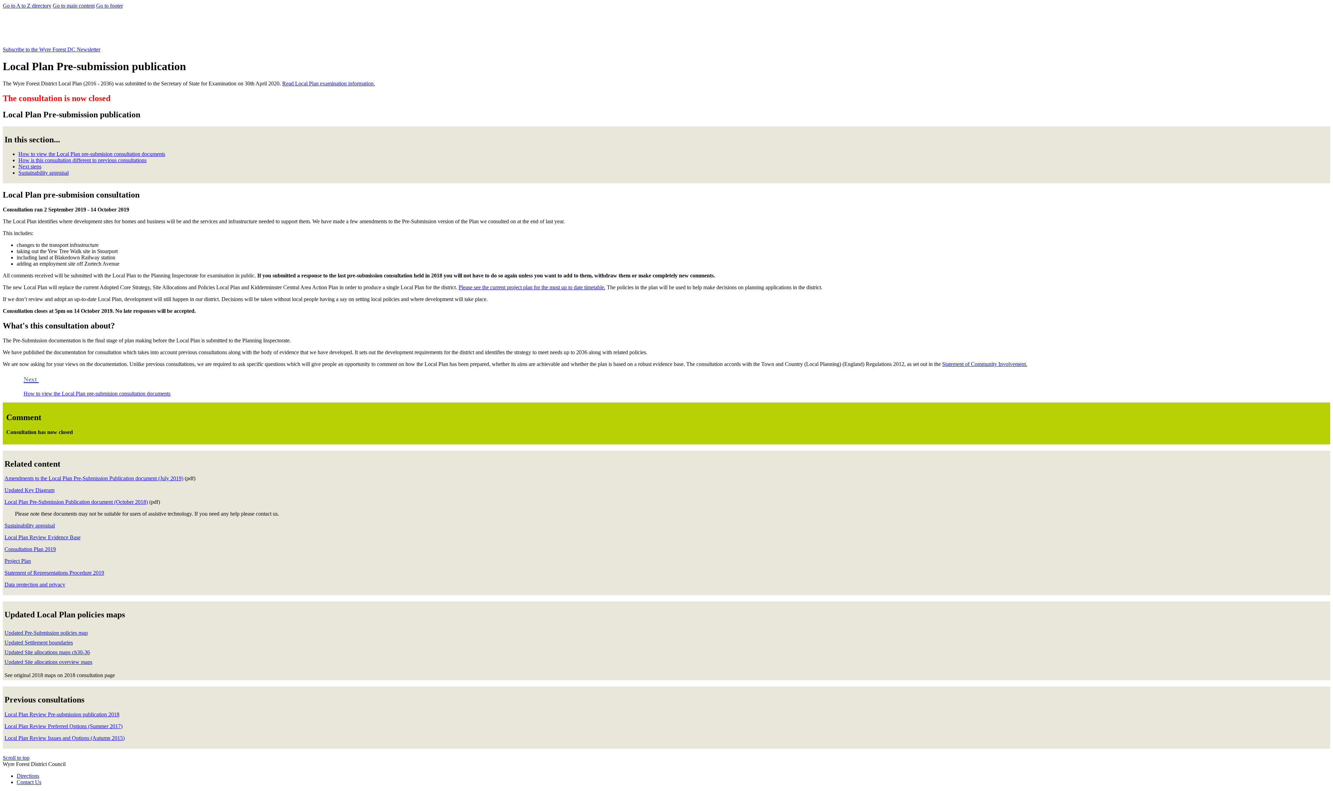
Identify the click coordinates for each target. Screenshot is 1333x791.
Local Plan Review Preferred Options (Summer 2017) (64, 726)
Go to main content (74, 6)
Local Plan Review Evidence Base (43, 537)
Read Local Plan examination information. (328, 83)
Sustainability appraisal (43, 173)
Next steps (29, 166)
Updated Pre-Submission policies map (46, 633)
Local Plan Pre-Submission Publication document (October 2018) (76, 502)
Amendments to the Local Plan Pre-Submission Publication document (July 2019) (94, 478)
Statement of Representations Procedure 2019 (54, 573)
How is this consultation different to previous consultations (82, 160)
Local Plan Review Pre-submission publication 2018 (62, 714)
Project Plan (18, 561)
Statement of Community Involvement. (984, 364)
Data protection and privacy (35, 585)
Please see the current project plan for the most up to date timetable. (532, 287)
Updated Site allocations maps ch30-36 (47, 652)
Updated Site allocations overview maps (48, 662)
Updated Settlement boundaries (39, 643)
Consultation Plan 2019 (30, 549)
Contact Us (29, 782)
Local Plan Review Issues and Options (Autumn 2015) (65, 738)
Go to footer (109, 6)
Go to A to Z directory (27, 6)
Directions (28, 776)
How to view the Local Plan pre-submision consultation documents (91, 154)
